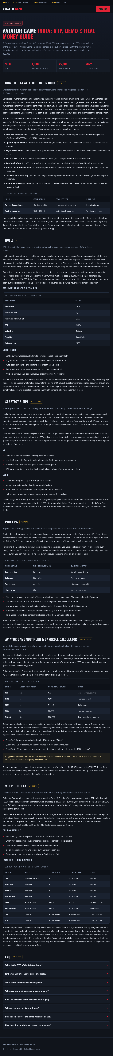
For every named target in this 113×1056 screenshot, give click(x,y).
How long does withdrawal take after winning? (28, 1025)
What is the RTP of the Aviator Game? (24, 965)
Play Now (103, 9)
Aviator (13, 9)
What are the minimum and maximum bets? (27, 991)
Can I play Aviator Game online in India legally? (27, 999)
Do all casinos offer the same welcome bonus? (28, 1016)
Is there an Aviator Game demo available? (25, 973)
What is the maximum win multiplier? (23, 982)
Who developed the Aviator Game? (22, 1008)
